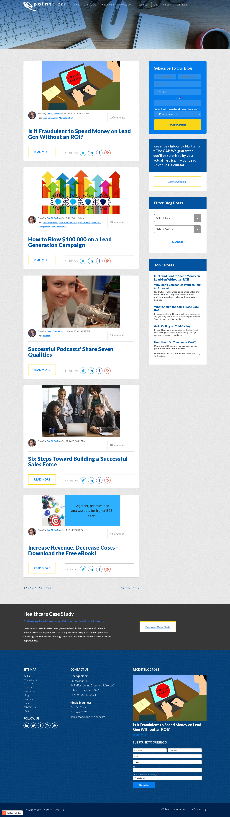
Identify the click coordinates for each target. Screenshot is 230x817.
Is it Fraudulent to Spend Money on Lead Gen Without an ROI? (79, 134)
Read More (42, 152)
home (26, 675)
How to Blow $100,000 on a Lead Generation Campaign (70, 242)
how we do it (30, 687)
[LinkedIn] (92, 155)
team (26, 703)
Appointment (84, 222)
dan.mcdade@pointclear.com (87, 716)
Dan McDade (53, 218)
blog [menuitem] (156, 4)
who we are (30, 679)
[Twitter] (84, 155)
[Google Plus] (108, 155)
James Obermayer (55, 113)
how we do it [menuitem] (126, 4)
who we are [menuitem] (90, 4)
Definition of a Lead (68, 222)
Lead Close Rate (58, 226)
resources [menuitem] (143, 4)
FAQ (26, 710)
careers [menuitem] (167, 4)
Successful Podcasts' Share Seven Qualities (70, 351)
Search (177, 242)
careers (28, 699)
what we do (30, 683)
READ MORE (141, 735)
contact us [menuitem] (182, 4)
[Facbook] (100, 155)
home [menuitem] (76, 4)
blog (26, 695)
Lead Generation (50, 117)
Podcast (46, 335)
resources (29, 691)
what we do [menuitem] (108, 4)
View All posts (130, 588)
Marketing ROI (66, 117)
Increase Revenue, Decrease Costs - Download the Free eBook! (73, 550)
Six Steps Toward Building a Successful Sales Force (78, 461)
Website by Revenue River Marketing (184, 809)
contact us (29, 707)
